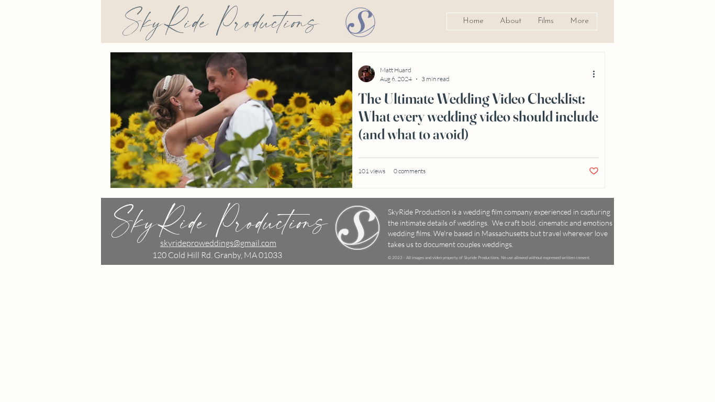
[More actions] (597, 74)
